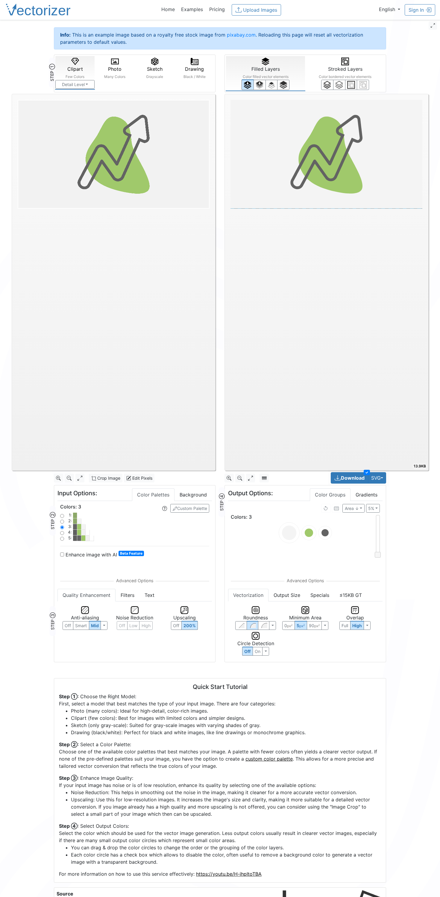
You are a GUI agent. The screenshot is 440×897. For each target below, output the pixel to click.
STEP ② (52, 520)
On (257, 651)
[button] (389, 9)
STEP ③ (52, 621)
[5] (339, 85)
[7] (327, 85)
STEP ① (51, 72)
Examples (192, 9)
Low (133, 625)
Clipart (75, 72)
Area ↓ (352, 508)
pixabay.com (241, 35)
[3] (363, 85)
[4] (283, 85)
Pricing (217, 9)
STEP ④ (221, 502)
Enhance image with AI (103, 554)
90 (314, 625)
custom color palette (269, 759)
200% (189, 625)
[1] (271, 85)
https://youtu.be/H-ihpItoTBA (229, 874)
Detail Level (73, 84)
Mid (95, 625)
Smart (81, 625)
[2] (351, 85)
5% (371, 508)
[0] (248, 84)
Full (345, 625)
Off (247, 651)
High (146, 625)
